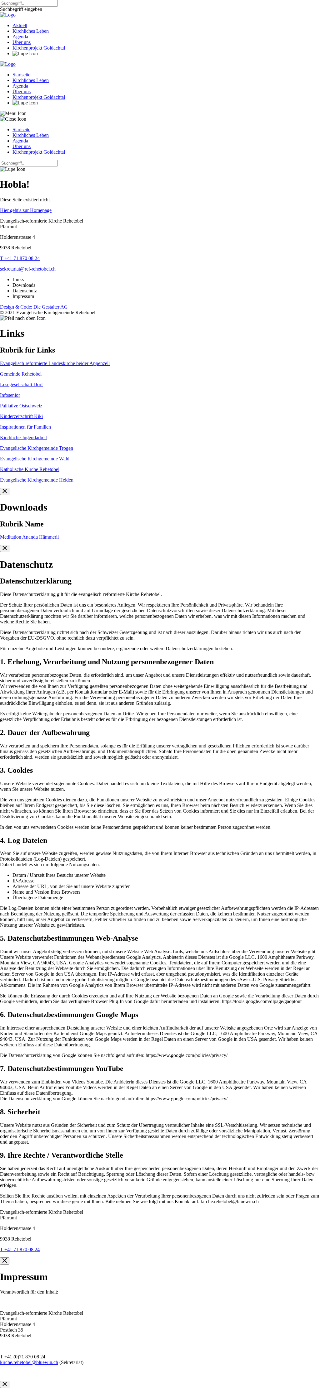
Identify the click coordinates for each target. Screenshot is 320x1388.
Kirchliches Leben (30, 31)
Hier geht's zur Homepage (26, 210)
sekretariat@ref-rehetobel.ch (28, 268)
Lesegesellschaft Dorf (21, 384)
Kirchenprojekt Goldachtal (38, 47)
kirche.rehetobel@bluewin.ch (29, 1362)
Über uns (21, 42)
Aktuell (19, 25)
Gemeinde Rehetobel (21, 374)
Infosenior (10, 395)
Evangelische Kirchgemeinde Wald (34, 458)
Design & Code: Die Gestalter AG (34, 307)
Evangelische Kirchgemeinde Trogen (36, 448)
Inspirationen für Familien (25, 427)
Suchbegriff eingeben (21, 9)
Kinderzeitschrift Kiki (21, 416)
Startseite (21, 74)
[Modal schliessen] (4, 491)
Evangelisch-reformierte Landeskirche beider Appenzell (55, 363)
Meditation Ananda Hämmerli (29, 537)
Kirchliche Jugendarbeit (23, 437)
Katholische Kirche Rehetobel (29, 469)
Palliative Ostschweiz (21, 405)
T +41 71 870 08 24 (20, 258)
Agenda (20, 36)
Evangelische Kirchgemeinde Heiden (36, 480)
